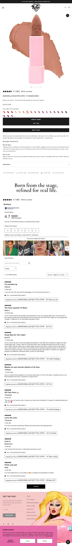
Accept (28, 541)
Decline (45, 541)
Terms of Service (32, 515)
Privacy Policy (49, 535)
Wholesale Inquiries (33, 502)
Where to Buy (31, 512)
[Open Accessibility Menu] (68, 542)
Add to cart (36, 130)
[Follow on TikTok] (13, 524)
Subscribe (9, 515)
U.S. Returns (31, 499)
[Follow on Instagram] (8, 524)
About (28, 496)
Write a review (26, 91)
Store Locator (31, 506)
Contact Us (30, 509)
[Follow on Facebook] (4, 524)
